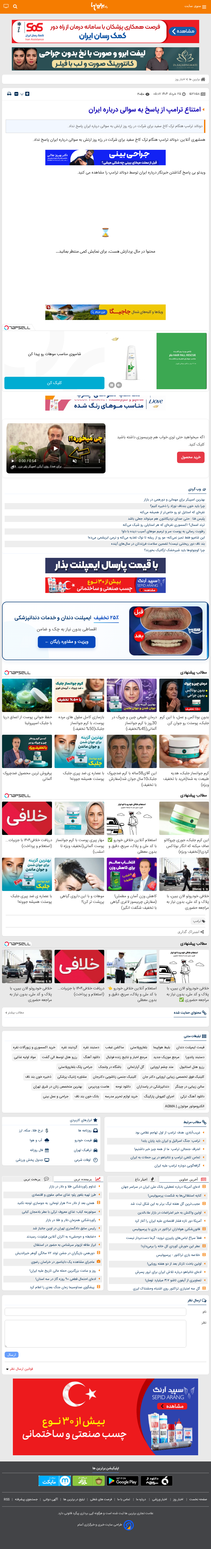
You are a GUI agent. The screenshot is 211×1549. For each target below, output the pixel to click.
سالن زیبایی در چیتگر (189, 1087)
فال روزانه (36, 1150)
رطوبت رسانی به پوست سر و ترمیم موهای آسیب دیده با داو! (163, 531)
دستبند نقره (91, 1047)
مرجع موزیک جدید (166, 1057)
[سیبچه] (156, 1482)
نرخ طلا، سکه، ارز (31, 1130)
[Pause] (112, 385)
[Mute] (119, 385)
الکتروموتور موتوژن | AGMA (184, 1106)
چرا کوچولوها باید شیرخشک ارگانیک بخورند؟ (174, 550)
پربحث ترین (32, 1179)
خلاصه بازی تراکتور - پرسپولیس (178, 1255)
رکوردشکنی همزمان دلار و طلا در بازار (71, 1220)
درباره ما (141, 1499)
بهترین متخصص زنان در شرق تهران (57, 1087)
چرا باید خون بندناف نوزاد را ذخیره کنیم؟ (177, 506)
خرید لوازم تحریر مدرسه (121, 1096)
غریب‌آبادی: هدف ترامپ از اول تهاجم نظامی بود (167, 1132)
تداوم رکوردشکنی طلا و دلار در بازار (72, 1187)
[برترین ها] (99, 6)
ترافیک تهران (83, 1150)
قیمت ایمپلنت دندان (190, 1047)
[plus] (27, 93)
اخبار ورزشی (160, 1499)
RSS (7, 1499)
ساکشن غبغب (114, 1047)
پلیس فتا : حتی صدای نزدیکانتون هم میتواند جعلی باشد (166, 518)
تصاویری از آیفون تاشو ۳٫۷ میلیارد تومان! (173, 1280)
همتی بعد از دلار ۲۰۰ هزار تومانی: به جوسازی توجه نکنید (55, 1203)
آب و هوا (36, 1140)
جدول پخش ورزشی (29, 1160)
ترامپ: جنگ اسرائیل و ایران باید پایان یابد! (170, 1141)
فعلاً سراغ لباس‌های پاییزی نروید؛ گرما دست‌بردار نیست (163, 1238)
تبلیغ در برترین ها (74, 1499)
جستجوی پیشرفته (26, 1499)
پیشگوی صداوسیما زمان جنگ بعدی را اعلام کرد (62, 1287)
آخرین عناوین (188, 1179)
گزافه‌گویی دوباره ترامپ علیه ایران (177, 1165)
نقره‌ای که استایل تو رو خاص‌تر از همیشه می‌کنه (172, 512)
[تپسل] (6, 327)
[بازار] (89, 1482)
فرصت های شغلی (101, 1499)
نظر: (203, 1323)
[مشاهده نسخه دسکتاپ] (6, 6)
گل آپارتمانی (135, 1067)
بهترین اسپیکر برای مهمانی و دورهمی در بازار (174, 499)
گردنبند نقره (69, 1047)
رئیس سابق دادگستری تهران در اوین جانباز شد (64, 1228)
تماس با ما (124, 1499)
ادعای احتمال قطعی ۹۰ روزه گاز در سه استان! (66, 1279)
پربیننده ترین (83, 1179)
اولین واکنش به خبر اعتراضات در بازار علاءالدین (169, 1212)
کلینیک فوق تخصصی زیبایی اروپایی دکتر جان (173, 1077)
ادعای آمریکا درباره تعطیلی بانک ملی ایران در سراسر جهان (160, 1187)
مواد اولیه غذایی (25, 1057)
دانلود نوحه (123, 1087)
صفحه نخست (198, 1499)
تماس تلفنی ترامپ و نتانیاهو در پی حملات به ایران (165, 1157)
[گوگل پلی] (123, 1482)
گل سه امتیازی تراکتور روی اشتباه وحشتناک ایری (166, 1288)
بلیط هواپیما (161, 1047)
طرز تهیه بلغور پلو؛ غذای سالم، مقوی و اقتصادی (64, 1195)
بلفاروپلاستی (138, 1047)
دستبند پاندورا (195, 1057)
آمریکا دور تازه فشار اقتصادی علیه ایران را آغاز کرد (168, 1221)
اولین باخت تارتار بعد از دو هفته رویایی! (174, 1263)
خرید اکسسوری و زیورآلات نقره (34, 1047)
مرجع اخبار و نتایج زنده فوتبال (126, 1057)
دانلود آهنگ (91, 1057)
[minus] (16, 94)
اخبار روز (178, 1499)
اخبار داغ (141, 1179)
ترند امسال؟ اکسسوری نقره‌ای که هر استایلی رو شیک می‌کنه (164, 525)
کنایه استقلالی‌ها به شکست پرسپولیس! (174, 1195)
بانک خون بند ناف (87, 1096)
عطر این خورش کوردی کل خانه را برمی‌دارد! (170, 1246)
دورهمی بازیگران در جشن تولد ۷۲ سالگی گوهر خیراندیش (54, 1253)
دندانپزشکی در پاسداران (153, 1087)
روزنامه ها (85, 1130)
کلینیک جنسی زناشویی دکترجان (114, 1077)
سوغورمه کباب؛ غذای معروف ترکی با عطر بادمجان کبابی (59, 1212)
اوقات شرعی (83, 1160)
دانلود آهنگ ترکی (192, 1096)
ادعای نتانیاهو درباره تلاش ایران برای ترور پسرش (168, 1272)
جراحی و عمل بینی (55, 1096)
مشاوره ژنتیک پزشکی (72, 1077)
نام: (204, 1312)
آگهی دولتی (50, 1499)
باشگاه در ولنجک (110, 1067)
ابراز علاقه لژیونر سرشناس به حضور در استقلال (64, 1245)
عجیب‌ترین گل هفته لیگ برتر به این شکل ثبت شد (165, 1204)
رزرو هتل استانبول (192, 1067)
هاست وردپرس (98, 1087)
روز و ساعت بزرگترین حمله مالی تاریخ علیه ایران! (63, 1271)
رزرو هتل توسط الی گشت (59, 1057)
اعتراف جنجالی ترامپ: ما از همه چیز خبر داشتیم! (167, 1149)
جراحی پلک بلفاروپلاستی (75, 1067)
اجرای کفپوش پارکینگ (159, 1096)
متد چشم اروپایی (161, 1067)
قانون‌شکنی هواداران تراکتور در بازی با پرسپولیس (166, 1229)
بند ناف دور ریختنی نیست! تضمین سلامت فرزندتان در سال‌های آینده (158, 543)
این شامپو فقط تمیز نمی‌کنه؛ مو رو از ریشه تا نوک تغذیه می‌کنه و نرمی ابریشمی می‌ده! (146, 537)
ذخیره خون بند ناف (38, 1077)
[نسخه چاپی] (9, 94)
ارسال (11, 1355)
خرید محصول (190, 457)
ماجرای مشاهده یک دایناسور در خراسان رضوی (62, 1262)
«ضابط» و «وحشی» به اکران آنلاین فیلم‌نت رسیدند (61, 1237)
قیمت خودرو (83, 1140)
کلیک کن (54, 383)
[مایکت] (55, 1482)
